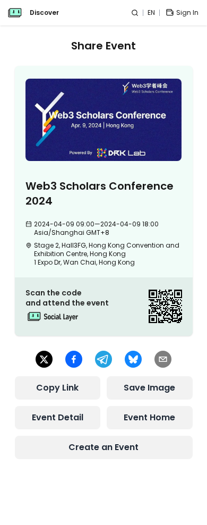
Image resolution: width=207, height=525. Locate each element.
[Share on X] (44, 359)
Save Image (149, 388)
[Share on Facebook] (73, 359)
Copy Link (57, 388)
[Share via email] (162, 359)
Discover (44, 13)
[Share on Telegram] (103, 359)
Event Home (149, 417)
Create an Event (103, 447)
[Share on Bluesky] (133, 359)
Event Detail (57, 417)
